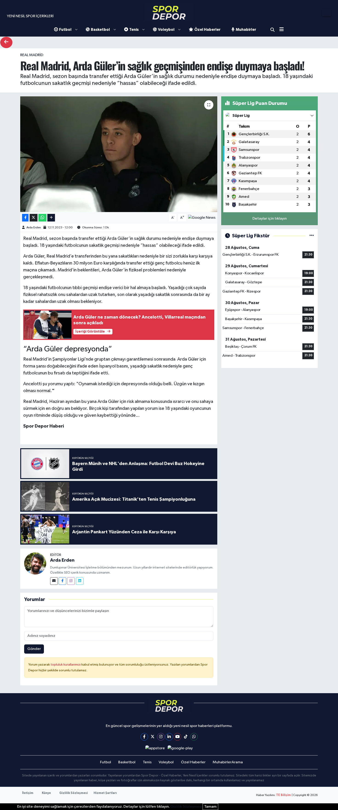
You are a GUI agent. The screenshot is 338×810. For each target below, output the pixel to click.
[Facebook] (62, 581)
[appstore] (155, 748)
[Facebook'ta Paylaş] (25, 217)
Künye (46, 793)
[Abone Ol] (201, 218)
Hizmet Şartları (105, 793)
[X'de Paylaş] (33, 217)
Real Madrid (31, 55)
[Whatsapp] (194, 737)
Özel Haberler (207, 30)
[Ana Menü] (283, 30)
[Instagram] (71, 581)
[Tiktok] (185, 737)
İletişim (27, 793)
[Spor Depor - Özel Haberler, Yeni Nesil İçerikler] (169, 12)
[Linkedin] (79, 581)
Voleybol (166, 30)
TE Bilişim (283, 795)
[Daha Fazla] (51, 217)
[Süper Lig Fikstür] (311, 236)
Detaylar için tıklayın (269, 219)
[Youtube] (177, 737)
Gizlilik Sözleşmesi (73, 793)
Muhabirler (246, 30)
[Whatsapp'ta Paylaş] (42, 217)
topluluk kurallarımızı (66, 664)
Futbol (65, 30)
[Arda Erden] (35, 563)
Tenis (134, 30)
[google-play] (180, 748)
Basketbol (100, 30)
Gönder (34, 649)
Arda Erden (33, 227)
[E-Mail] (54, 581)
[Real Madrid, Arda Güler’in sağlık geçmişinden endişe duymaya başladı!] (118, 154)
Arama (272, 29)
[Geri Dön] (6, 42)
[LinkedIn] (169, 737)
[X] (152, 737)
